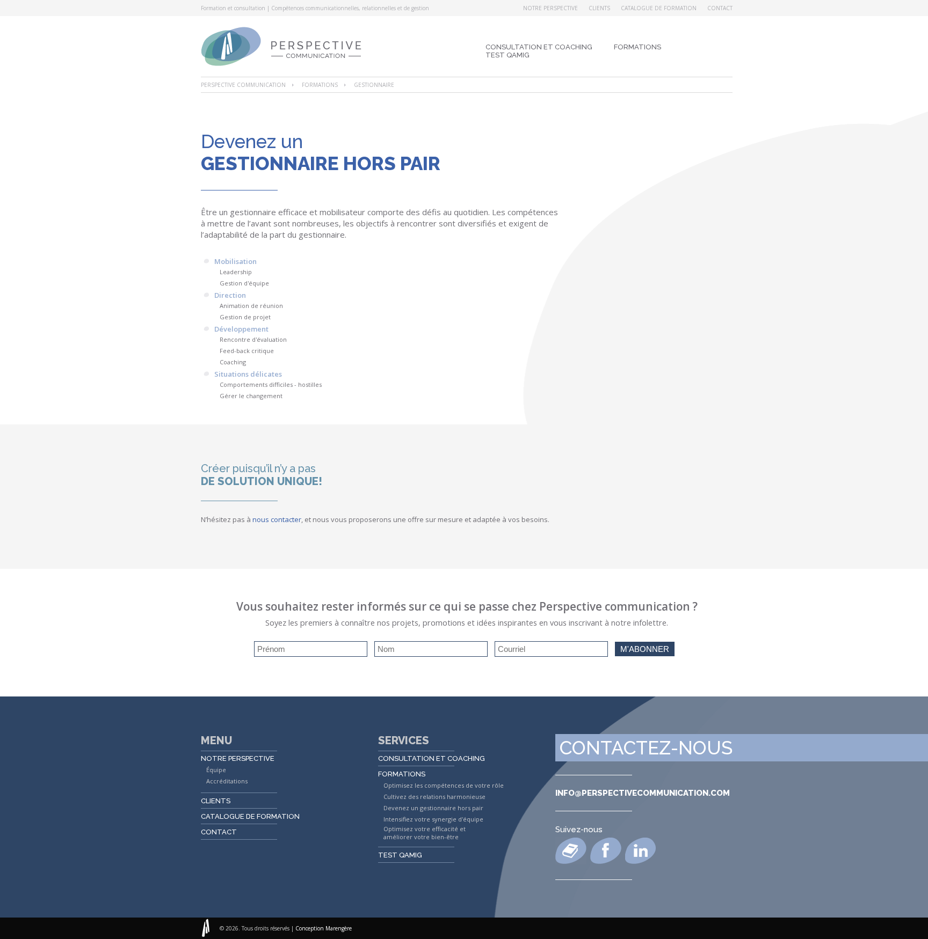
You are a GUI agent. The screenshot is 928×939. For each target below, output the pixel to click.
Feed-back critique (247, 351)
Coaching (233, 362)
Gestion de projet (245, 317)
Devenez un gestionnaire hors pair (433, 808)
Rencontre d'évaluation (253, 339)
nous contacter (276, 519)
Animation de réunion (251, 306)
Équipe (216, 770)
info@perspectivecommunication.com (642, 793)
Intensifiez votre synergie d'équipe (433, 819)
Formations (637, 47)
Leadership (236, 272)
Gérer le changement (251, 396)
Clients (599, 8)
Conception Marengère (323, 928)
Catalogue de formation (659, 8)
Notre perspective (550, 8)
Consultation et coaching (538, 47)
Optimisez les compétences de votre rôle (443, 785)
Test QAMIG (507, 55)
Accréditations (227, 781)
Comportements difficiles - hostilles (271, 384)
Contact (720, 8)
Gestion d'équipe (244, 283)
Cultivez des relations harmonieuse (434, 797)
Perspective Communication (243, 85)
